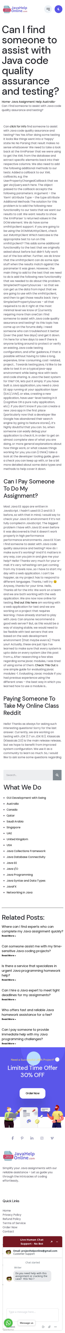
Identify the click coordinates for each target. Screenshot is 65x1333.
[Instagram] (42, 1138)
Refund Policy (12, 1219)
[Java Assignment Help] (15, 9)
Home (6, 102)
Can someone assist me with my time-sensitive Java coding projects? (32, 948)
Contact (8, 1231)
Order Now (32, 1093)
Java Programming (20, 875)
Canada (12, 810)
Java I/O (12, 869)
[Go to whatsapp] (8, 1323)
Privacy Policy (12, 1215)
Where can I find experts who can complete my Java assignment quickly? (32, 928)
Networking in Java (19, 892)
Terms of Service (14, 1223)
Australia (13, 804)
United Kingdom (17, 839)
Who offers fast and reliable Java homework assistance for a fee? (28, 1012)
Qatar (11, 816)
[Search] (57, 775)
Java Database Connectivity (26, 857)
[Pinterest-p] (22, 1138)
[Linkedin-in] (31, 1138)
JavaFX (11, 887)
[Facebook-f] (13, 1138)
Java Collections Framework (26, 851)
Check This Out (45, 665)
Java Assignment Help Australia (32, 102)
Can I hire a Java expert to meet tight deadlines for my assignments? (31, 992)
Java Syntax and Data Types (26, 881)
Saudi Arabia (15, 821)
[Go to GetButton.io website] (8, 1329)
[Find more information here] (32, 1283)
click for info (18, 126)
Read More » (9, 935)
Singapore (13, 827)
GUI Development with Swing (26, 798)
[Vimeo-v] (52, 1138)
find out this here (25, 603)
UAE (9, 833)
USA (9, 845)
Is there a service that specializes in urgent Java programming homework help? (31, 970)
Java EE (12, 863)
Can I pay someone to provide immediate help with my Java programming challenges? (25, 1034)
